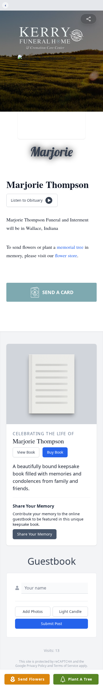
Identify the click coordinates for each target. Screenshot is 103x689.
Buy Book (55, 452)
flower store (66, 255)
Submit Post (51, 623)
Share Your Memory (34, 534)
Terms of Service (66, 665)
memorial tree (70, 247)
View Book (26, 452)
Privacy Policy (36, 665)
